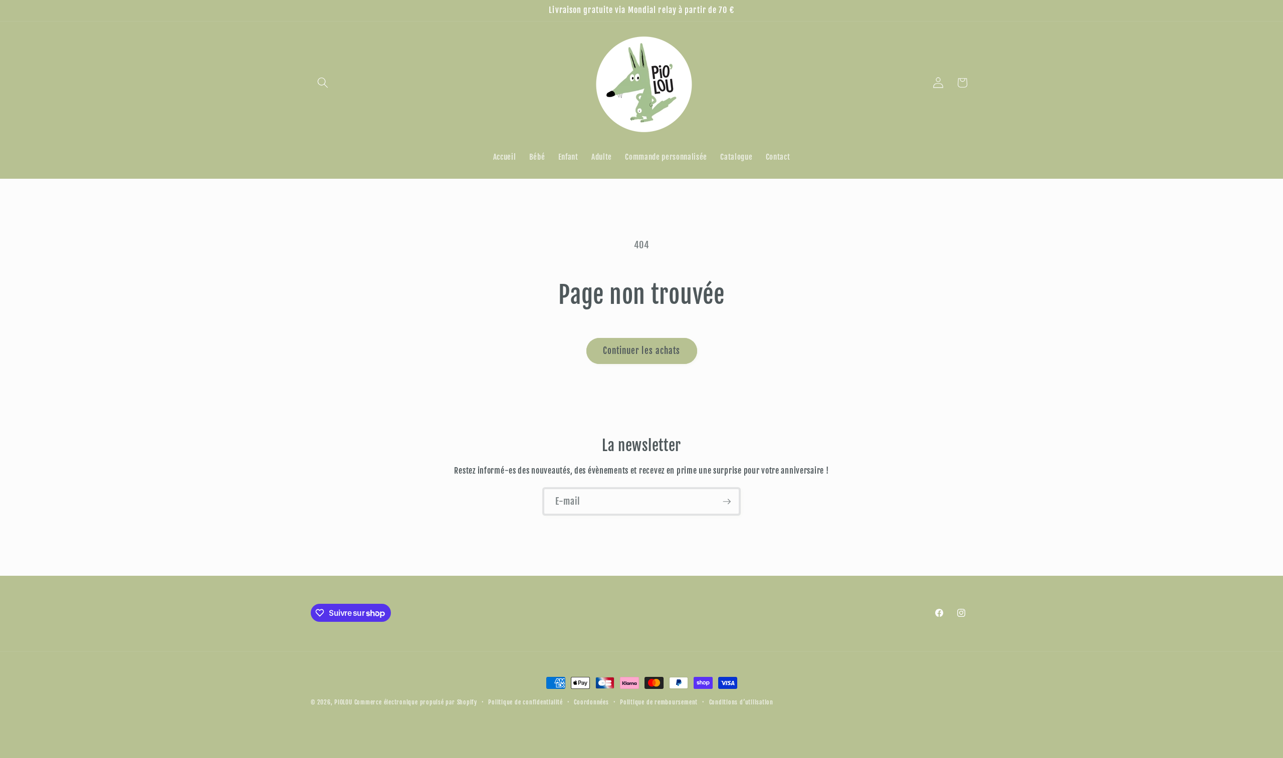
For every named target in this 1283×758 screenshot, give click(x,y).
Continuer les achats (642, 350)
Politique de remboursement (659, 702)
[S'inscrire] (727, 501)
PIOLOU (343, 702)
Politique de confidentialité (525, 702)
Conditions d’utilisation (741, 702)
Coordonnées (591, 702)
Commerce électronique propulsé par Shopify (415, 702)
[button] (323, 83)
